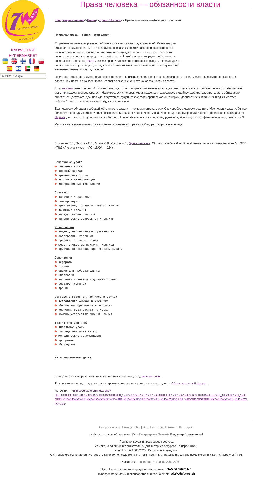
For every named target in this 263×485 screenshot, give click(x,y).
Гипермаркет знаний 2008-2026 (159, 461)
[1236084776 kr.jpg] (56, 166)
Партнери (156, 427)
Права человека (139, 143)
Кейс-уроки (186, 427)
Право (91, 20)
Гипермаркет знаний (69, 20)
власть (90, 60)
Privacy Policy (131, 427)
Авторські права (109, 427)
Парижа (60, 117)
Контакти (171, 427)
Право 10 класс (110, 20)
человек (67, 88)
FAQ (145, 427)
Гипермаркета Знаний (153, 434)
